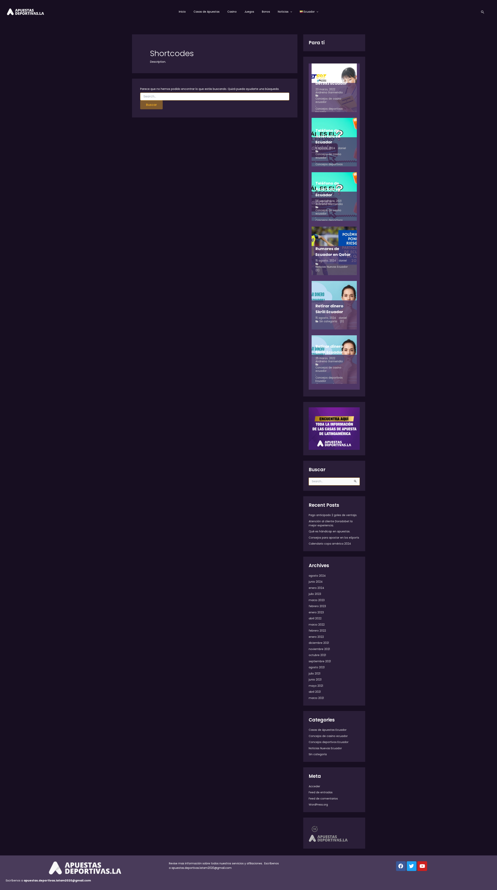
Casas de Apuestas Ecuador (328, 730)
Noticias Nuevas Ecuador (331, 267)
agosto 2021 (317, 667)
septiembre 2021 (320, 661)
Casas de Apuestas (207, 12)
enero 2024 (316, 588)
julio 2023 (315, 594)
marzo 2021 (316, 698)
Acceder (314, 786)
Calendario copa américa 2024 (330, 544)
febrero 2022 (317, 631)
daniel (342, 148)
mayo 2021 (316, 686)
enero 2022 (316, 637)
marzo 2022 (317, 625)
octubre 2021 (317, 655)
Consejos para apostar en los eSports (334, 538)
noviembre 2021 (319, 649)
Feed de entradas (321, 792)
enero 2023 (316, 612)
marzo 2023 (317, 600)
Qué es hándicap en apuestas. (329, 531)
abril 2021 (315, 692)
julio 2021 (314, 673)
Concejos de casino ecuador (328, 100)
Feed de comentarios (323, 798)
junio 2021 (315, 679)
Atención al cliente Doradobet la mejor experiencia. (331, 523)
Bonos (266, 12)
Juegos (249, 12)
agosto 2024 (317, 576)
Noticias (283, 12)
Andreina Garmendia (329, 92)
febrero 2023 (317, 606)
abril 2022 (315, 618)
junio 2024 (316, 582)
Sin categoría (328, 321)
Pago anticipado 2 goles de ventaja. (333, 515)
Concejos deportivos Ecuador (329, 110)
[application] (290, 11)
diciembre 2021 (319, 643)
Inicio (182, 12)
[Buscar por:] (214, 96)
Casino (232, 12)
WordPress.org (318, 805)
